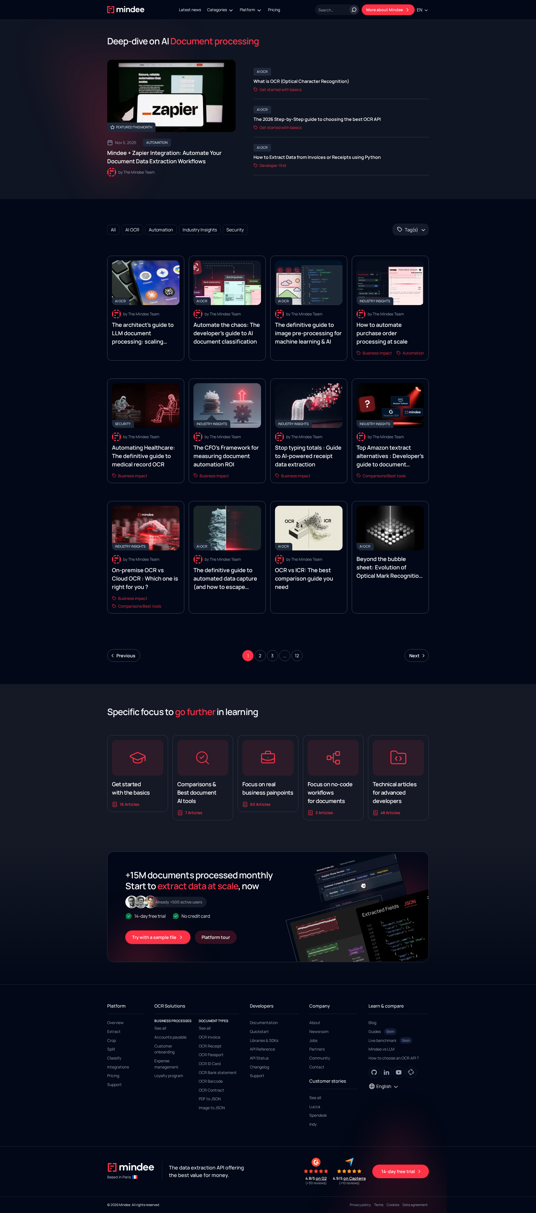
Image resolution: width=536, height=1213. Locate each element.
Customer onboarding (164, 1049)
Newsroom (319, 1031)
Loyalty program (168, 1075)
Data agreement (415, 1204)
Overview (115, 1022)
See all (160, 1028)
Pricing (274, 9)
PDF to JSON (210, 1098)
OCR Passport (211, 1054)
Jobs (313, 1040)
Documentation (264, 1022)
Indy (313, 1124)
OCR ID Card (210, 1063)
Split (111, 1049)
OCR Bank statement (218, 1072)
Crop (111, 1040)
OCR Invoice (209, 1037)
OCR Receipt (210, 1046)
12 (297, 656)
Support (114, 1084)
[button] (220, 9)
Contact (316, 1067)
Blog (372, 1022)
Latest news (190, 9)
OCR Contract (211, 1090)
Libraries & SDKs (264, 1040)
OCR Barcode (211, 1081)
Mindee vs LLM (381, 1049)
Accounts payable (170, 1037)
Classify (114, 1058)
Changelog (259, 1067)
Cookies (393, 1204)
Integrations (118, 1067)
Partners (317, 1049)
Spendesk (318, 1115)
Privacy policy (360, 1204)
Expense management (166, 1064)
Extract (114, 1031)
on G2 (321, 1178)
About (314, 1022)
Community (319, 1058)
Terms (378, 1204)
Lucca (314, 1106)
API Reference (262, 1049)
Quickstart (259, 1031)
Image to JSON (212, 1107)
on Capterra (354, 1178)
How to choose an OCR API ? (393, 1058)
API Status (259, 1058)
